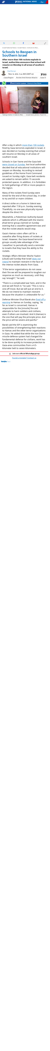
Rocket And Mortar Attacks (26, 78)
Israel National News (9, 48)
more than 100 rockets (33, 145)
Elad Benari (11, 71)
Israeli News (22, 48)
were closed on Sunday (13, 164)
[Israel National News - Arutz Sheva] (26, 2)
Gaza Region (8, 78)
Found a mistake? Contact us (24, 358)
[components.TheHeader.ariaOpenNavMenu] (8, 2)
